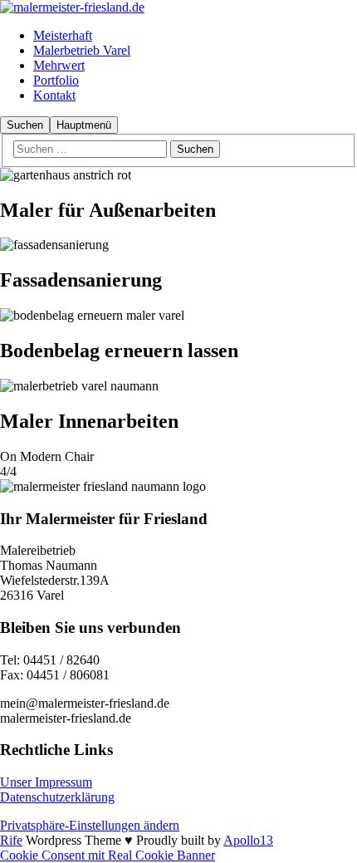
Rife (11, 840)
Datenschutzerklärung (57, 797)
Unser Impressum (46, 782)
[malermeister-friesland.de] (72, 7)
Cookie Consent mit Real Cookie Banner (107, 855)
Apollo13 (248, 840)
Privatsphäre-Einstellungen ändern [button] (89, 825)
